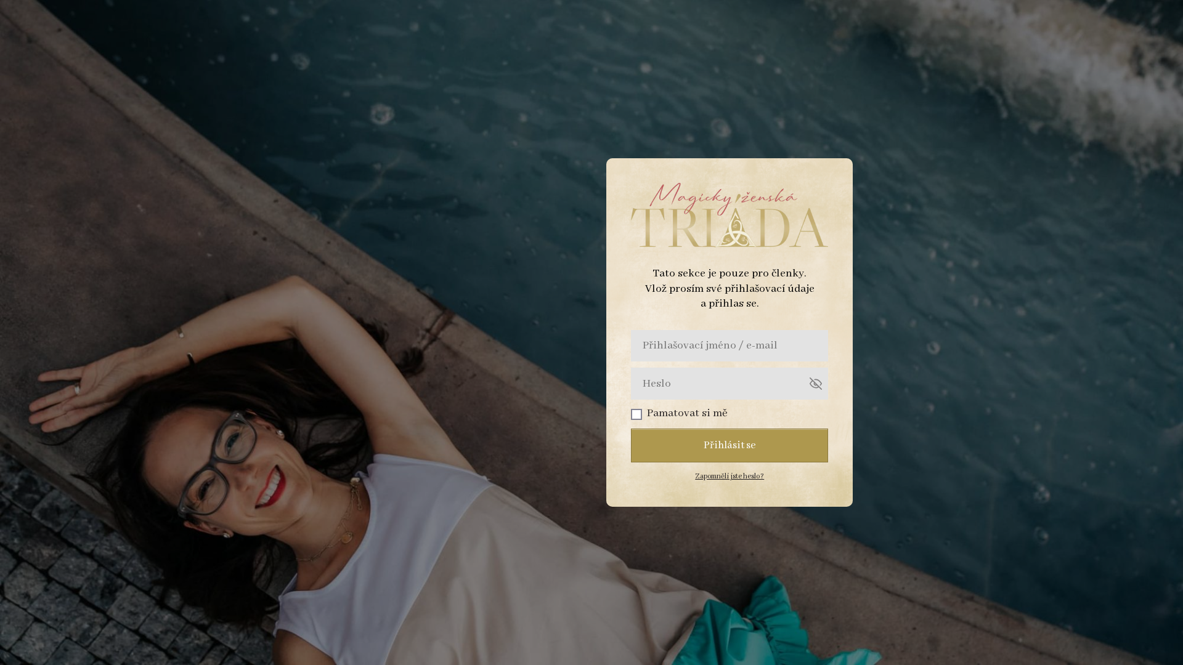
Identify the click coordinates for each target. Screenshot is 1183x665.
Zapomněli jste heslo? (729, 476)
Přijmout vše (1115, 625)
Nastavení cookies (1114, 565)
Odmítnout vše (1115, 594)
